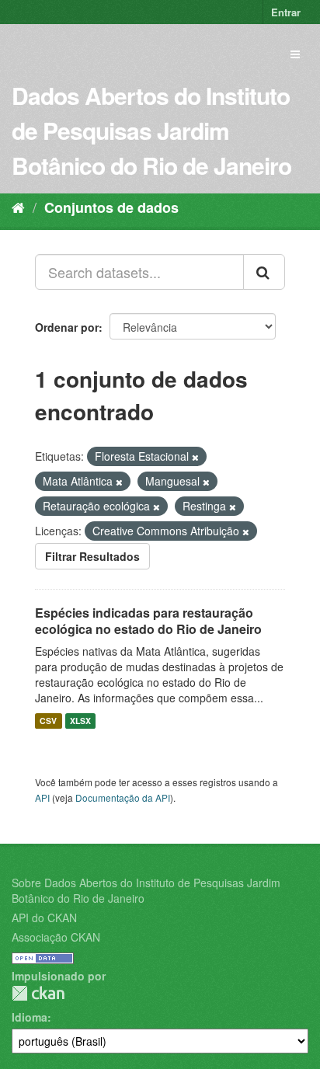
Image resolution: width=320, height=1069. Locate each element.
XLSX (80, 720)
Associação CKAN (56, 937)
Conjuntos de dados (111, 207)
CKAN (38, 993)
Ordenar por (67, 327)
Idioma (29, 1017)
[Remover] (195, 457)
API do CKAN (44, 917)
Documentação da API (122, 797)
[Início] (18, 207)
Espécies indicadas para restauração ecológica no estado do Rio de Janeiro (148, 621)
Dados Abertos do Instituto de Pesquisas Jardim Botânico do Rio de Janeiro (151, 130)
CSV (48, 720)
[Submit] (264, 272)
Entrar (286, 12)
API (42, 797)
